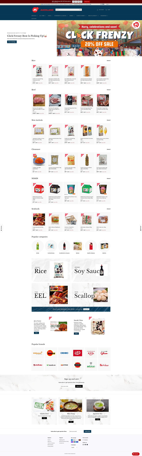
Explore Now (11, 42)
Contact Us (61, 443)
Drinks (71, 15)
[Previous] (136, 56)
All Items (42, 15)
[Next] (139, 56)
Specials (34, 15)
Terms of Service (51, 443)
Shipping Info (62, 439)
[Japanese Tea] (98, 405)
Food (49, 15)
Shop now (87, 1)
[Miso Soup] (71, 405)
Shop (36, 332)
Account (34, 18)
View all (108, 60)
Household (104, 15)
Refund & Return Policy (64, 441)
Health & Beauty (93, 15)
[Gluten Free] (44, 405)
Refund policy (50, 444)
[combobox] (68, 10)
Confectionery (81, 15)
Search (49, 439)
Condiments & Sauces (60, 15)
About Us (49, 441)
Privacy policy (50, 446)
